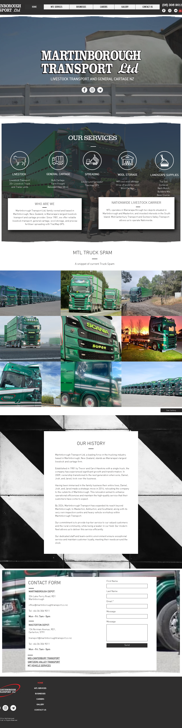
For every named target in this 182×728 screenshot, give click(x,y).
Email (109, 601)
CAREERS (40, 699)
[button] (81, 6)
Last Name (112, 591)
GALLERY (40, 704)
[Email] (175, 10)
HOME (40, 682)
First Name (112, 581)
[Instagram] (169, 10)
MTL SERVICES (40, 688)
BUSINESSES (40, 693)
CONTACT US (40, 709)
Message (111, 611)
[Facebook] (164, 10)
